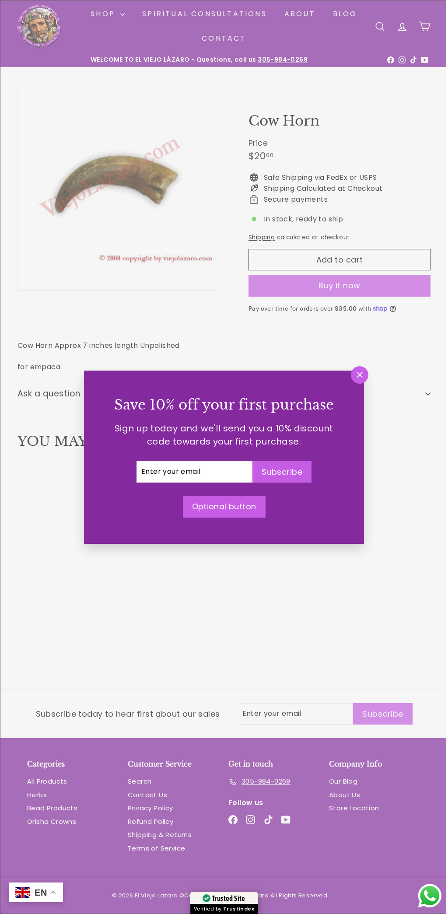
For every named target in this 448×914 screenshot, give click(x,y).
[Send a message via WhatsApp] (423, 896)
